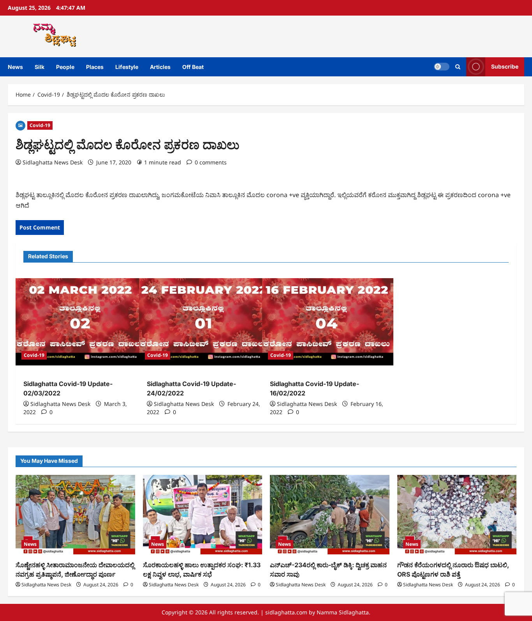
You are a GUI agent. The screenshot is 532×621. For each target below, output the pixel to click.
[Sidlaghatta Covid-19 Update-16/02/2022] (327, 321)
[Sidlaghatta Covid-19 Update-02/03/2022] (81, 321)
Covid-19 (40, 125)
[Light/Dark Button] (441, 67)
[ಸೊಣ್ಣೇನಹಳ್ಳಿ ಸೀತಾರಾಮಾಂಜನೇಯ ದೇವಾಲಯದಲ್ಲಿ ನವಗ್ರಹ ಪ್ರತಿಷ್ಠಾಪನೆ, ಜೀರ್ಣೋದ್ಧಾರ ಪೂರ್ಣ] (75, 514)
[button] (457, 66)
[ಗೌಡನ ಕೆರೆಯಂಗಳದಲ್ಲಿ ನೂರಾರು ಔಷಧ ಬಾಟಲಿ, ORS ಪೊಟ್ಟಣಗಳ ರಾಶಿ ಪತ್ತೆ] (457, 514)
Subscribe (504, 66)
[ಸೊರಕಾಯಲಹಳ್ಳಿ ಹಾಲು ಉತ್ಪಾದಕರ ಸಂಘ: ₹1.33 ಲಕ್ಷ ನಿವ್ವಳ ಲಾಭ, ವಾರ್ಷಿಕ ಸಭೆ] (202, 514)
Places (95, 67)
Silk (39, 67)
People (65, 67)
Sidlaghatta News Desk (53, 162)
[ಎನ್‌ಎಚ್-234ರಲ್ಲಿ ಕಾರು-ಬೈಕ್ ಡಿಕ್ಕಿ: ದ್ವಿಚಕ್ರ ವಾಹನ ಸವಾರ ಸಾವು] (329, 514)
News (15, 67)
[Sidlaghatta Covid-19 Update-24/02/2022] (204, 321)
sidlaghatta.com (286, 612)
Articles (160, 67)
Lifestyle (126, 67)
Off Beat (193, 67)
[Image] (20, 125)
